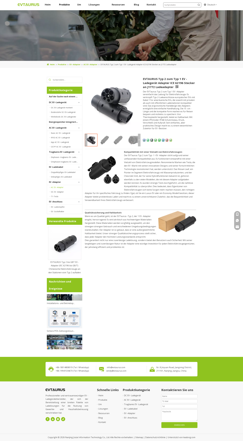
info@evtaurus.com (116, 367)
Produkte (102, 399)
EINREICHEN (179, 425)
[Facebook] (48, 419)
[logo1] (55, 389)
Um (100, 404)
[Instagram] (58, 419)
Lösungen (103, 408)
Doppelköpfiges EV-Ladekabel (63, 172)
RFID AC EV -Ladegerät (60, 137)
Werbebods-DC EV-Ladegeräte (63, 116)
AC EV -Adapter (57, 187)
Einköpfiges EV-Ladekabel (61, 177)
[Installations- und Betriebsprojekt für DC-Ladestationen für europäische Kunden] (64, 295)
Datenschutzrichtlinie (155, 437)
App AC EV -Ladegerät (60, 142)
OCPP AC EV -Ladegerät (61, 146)
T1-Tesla (54, 196)
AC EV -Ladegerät (58, 127)
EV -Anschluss (55, 201)
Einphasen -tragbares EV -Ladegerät (65, 157)
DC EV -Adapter (57, 192)
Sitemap (139, 437)
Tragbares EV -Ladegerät (61, 152)
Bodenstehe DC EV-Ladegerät (63, 112)
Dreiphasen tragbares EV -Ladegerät (66, 162)
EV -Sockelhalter (57, 211)
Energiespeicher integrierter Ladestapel (65, 122)
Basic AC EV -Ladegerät (60, 133)
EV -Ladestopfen (58, 207)
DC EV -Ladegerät (58, 102)
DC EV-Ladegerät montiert (62, 107)
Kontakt (102, 422)
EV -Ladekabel (56, 167)
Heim (100, 395)
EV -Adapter (55, 182)
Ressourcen (103, 413)
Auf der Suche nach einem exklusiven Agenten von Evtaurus (65, 96)
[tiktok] (63, 419)
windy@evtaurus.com (116, 370)
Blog (100, 417)
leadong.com (189, 437)
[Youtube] (53, 419)
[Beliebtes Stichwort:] (199, 5)
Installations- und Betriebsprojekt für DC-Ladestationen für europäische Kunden (61, 298)
